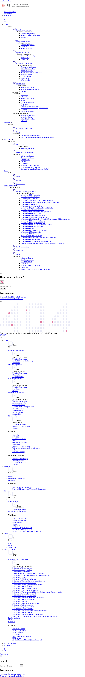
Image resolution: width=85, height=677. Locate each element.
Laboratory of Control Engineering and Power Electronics (40, 202)
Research (7, 123)
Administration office (28, 69)
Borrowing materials (27, 158)
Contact (23, 91)
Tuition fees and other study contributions (34, 108)
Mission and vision (27, 258)
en (5, 21)
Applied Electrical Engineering (31, 35)
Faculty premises (26, 262)
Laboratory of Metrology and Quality (33, 215)
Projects (10, 476)
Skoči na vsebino (5, 1)
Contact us (19, 254)
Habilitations (25, 267)
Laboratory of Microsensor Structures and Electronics (38, 237)
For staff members (10, 12)
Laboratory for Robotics (28, 204)
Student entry (8, 15)
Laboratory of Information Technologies (34, 230)
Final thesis (24, 104)
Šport (21, 299)
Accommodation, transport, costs (31, 72)
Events (18, 180)
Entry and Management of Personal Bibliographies (37, 137)
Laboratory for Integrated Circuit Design (34, 217)
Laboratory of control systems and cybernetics (36, 212)
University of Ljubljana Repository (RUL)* (35, 169)
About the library (21, 145)
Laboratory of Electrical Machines (32, 226)
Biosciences (25, 58)
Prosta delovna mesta (7, 299)
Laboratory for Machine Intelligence (32, 206)
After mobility (25, 80)
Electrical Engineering (28, 34)
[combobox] (9, 287)
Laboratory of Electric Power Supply (33, 221)
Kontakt (17, 299)
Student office (20, 84)
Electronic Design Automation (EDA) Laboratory (37, 200)
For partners (8, 14)
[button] (4, 297)
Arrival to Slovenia (27, 71)
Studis (23, 100)
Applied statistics (26, 48)
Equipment (19, 132)
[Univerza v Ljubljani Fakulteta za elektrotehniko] (15, 8)
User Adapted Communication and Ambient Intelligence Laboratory (43, 243)
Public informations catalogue (30, 265)
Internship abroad (26, 74)
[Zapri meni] (1, 337)
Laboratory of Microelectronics (31, 232)
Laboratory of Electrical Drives (31, 213)
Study (6, 24)
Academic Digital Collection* (30, 165)
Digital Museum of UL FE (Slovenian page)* (35, 269)
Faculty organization (27, 260)
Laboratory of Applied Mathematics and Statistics (37, 208)
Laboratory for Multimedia (29, 199)
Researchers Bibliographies (25, 152)
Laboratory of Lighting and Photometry (34, 234)
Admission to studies (27, 87)
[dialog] (42, 288)
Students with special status (30, 89)
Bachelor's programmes (24, 30)
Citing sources (25, 160)
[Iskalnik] (1, 301)
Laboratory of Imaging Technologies (33, 223)
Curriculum (24, 95)
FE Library (8, 139)
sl (4, 19)
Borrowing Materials (27, 148)
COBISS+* (24, 163)
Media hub (19, 250)
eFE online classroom (28, 102)
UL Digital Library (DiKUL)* (31, 167)
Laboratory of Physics (28, 228)
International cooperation (24, 128)
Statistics (24, 59)
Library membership (27, 156)
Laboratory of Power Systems (30, 239)
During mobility (26, 78)
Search (3, 289)
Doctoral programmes (23, 52)
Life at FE (24, 97)
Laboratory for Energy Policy (30, 197)
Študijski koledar (13, 297)
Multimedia (24, 37)
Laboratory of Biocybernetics (30, 195)
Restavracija (23, 297)
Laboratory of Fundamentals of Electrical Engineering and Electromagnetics (45, 219)
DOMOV (3, 335)
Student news (20, 184)
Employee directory (27, 111)
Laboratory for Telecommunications (32, 210)
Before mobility (26, 76)
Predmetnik (4, 297)
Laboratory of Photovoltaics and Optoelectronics (36, 241)
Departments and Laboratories (30, 135)
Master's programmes (23, 41)
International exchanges (24, 63)
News (6, 171)
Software (24, 110)
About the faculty (10, 186)
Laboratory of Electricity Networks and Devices (36, 224)
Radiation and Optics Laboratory (31, 236)
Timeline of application (28, 67)
